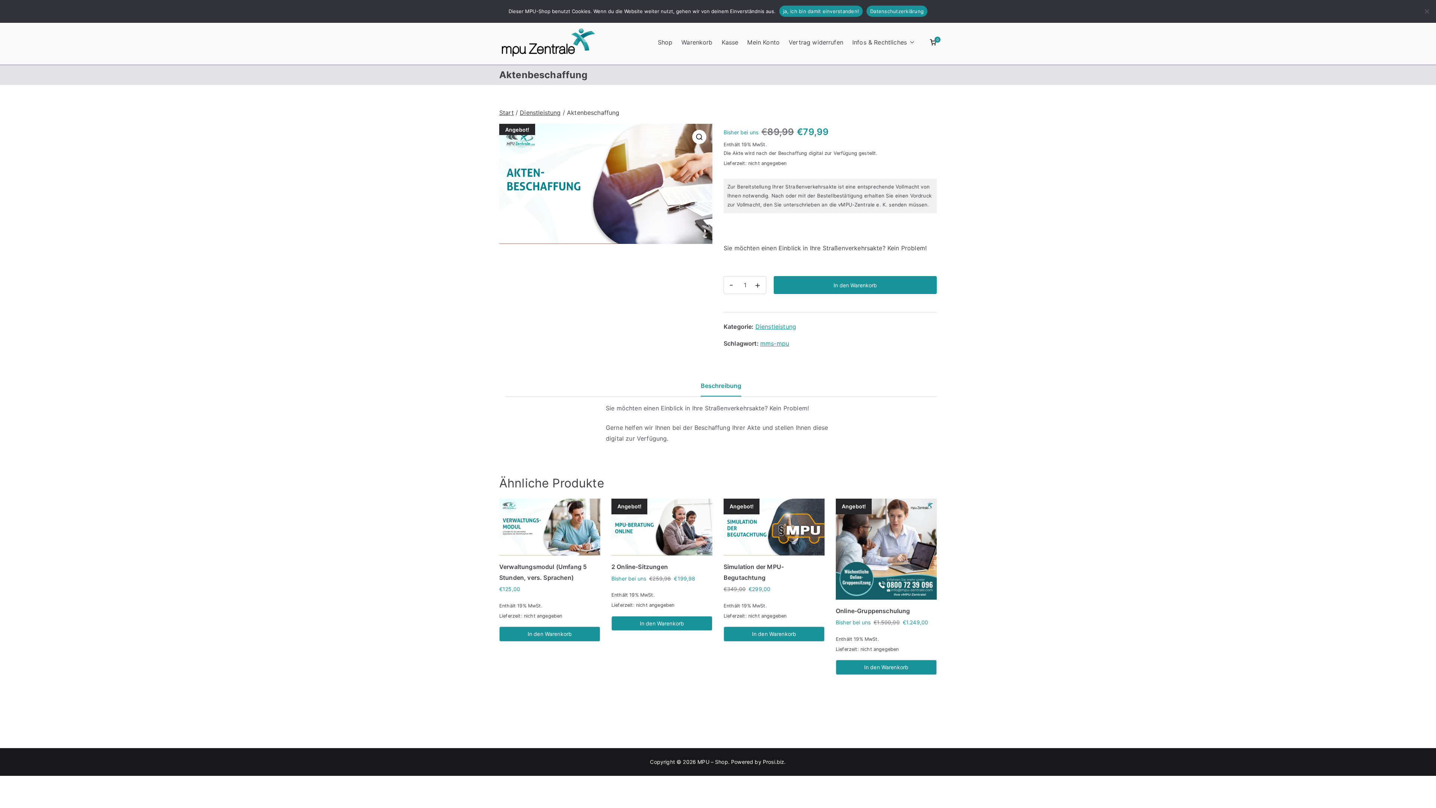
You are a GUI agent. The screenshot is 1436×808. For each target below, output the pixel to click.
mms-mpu (774, 343)
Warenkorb (696, 42)
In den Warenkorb (855, 285)
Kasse (730, 42)
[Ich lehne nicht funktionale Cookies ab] (1426, 11)
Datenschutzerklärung (897, 11)
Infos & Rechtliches (879, 42)
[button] (910, 42)
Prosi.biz (773, 762)
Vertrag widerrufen (816, 42)
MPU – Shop (712, 762)
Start (506, 112)
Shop (665, 42)
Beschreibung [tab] (721, 385)
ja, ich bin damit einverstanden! (821, 11)
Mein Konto (763, 42)
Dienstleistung (540, 112)
